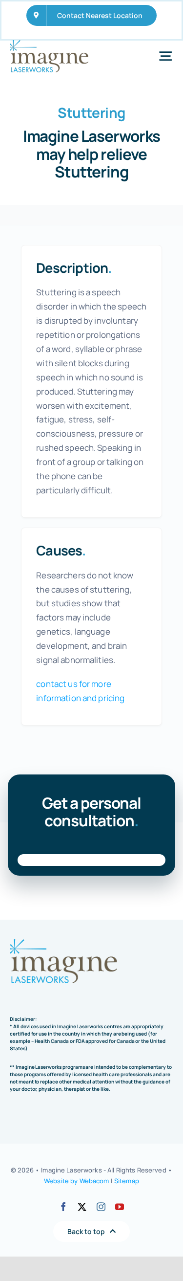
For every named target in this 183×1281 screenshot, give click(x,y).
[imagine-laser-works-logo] (49, 44)
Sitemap (126, 1180)
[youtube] (119, 1206)
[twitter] (82, 1206)
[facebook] (63, 1206)
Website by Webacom (76, 1180)
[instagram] (101, 1206)
